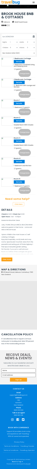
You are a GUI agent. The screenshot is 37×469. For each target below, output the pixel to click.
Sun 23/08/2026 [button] (8, 37)
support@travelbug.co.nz (18, 395)
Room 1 (17, 100)
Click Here (18, 204)
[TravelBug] (10, 2)
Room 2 (17, 118)
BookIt (28, 464)
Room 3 (17, 138)
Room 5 (17, 179)
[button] (24, 73)
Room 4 (17, 158)
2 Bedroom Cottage (22, 79)
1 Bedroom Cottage (22, 58)
